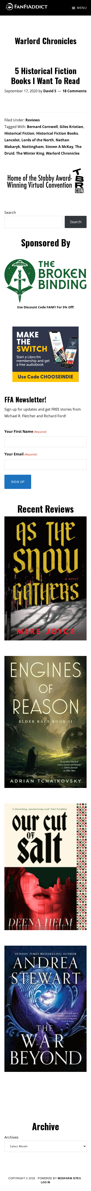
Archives (11, 1137)
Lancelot (12, 140)
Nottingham (33, 146)
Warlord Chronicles (63, 153)
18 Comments (75, 91)
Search (10, 212)
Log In (45, 1182)
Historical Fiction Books (57, 133)
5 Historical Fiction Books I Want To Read (45, 75)
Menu (82, 8)
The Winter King (30, 153)
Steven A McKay (59, 146)
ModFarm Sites (69, 1178)
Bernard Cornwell (42, 126)
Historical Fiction (19, 133)
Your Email (20, 454)
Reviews (32, 120)
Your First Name (25, 431)
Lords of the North (37, 140)
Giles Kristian (71, 126)
